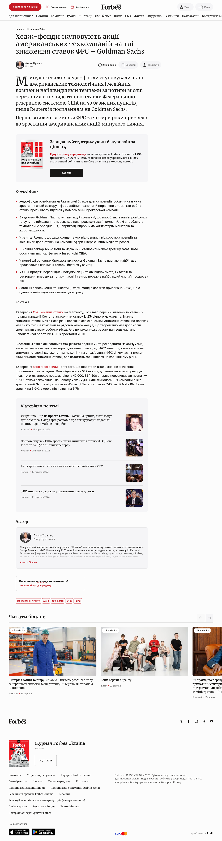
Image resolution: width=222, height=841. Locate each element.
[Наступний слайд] (209, 618)
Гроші (71, 16)
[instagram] (196, 721)
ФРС (69, 601)
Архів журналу (18, 806)
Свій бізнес (103, 16)
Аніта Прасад (33, 63)
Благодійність (70, 806)
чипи (78, 601)
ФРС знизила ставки (48, 312)
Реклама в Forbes (44, 806)
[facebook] (189, 721)
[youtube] (211, 721)
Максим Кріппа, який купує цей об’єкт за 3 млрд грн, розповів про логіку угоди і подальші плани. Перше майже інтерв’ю (66, 419)
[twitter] (181, 721)
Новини (42, 16)
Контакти (15, 775)
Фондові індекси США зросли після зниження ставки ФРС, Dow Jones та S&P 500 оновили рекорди (66, 443)
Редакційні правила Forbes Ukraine (31, 794)
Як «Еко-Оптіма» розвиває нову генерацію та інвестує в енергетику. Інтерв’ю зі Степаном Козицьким (51, 683)
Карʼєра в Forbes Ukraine (76, 775)
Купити (66, 172)
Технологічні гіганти (28, 601)
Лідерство (154, 16)
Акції (46, 601)
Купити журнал (59, 7)
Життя (139, 16)
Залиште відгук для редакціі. (36, 585)
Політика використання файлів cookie (75, 787)
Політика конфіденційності (27, 787)
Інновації (85, 16)
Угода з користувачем (41, 775)
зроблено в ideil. (202, 833)
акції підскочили (45, 366)
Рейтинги (171, 16)
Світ (128, 16)
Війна (118, 16)
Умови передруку (59, 781)
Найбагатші (190, 16)
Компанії (57, 16)
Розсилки (82, 781)
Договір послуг (18, 781)
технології (58, 601)
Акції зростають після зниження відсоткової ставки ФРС (62, 466)
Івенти (37, 781)
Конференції (82, 7)
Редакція (64, 794)
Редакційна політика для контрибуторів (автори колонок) (47, 800)
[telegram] (204, 721)
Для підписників (21, 16)
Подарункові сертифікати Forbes (30, 812)
